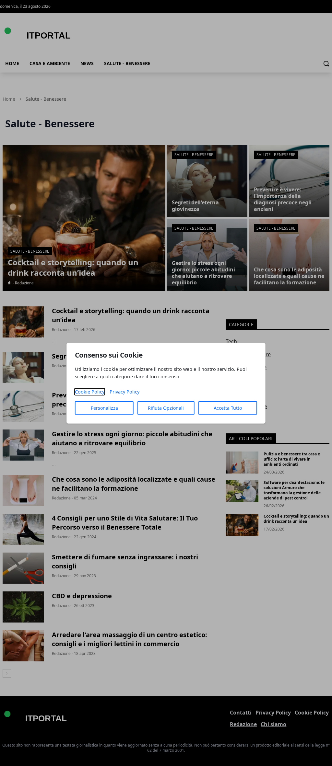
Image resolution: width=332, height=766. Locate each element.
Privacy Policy (124, 392)
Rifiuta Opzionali (166, 408)
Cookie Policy (89, 392)
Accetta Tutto (228, 408)
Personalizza (104, 408)
